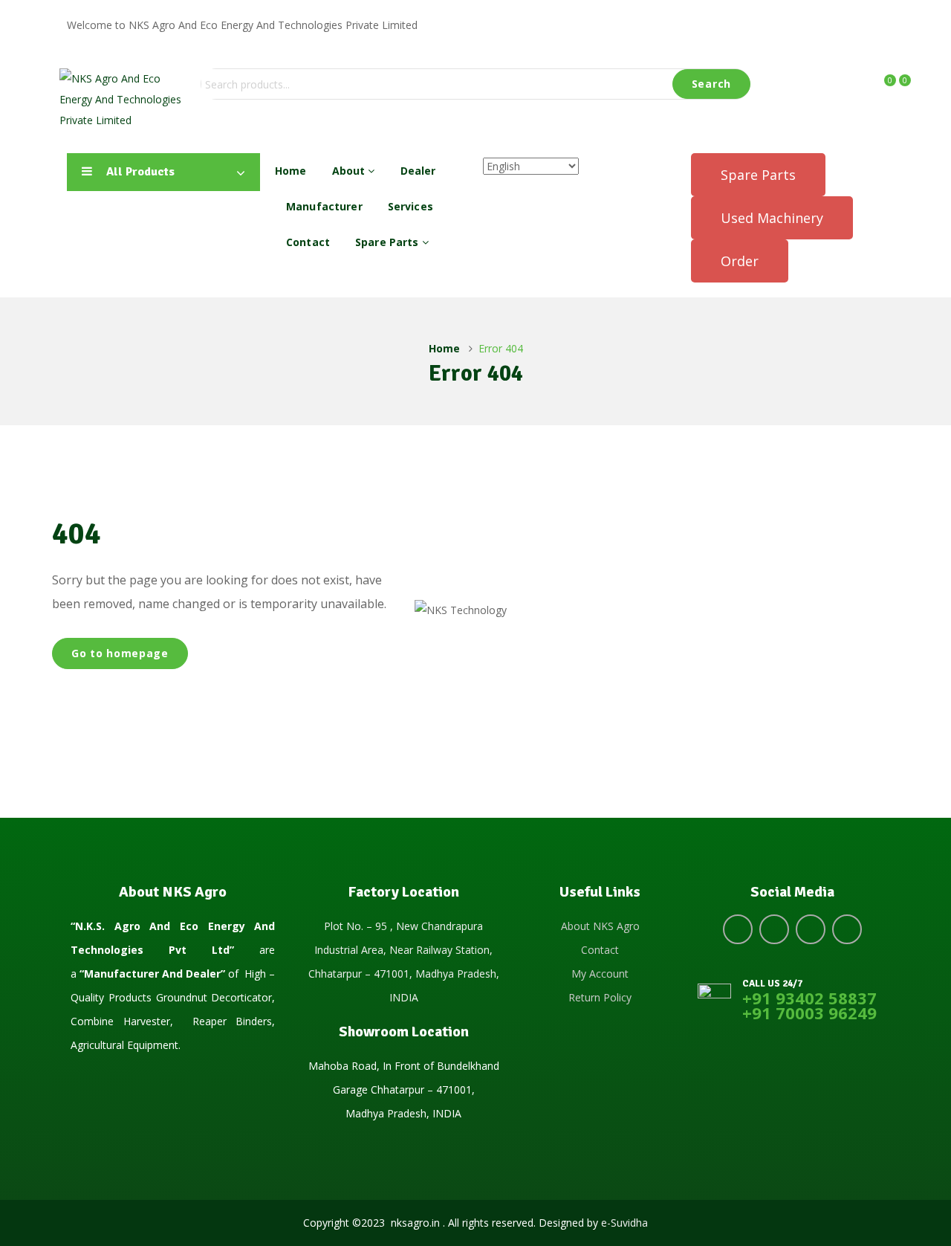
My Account (600, 973)
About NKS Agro (600, 926)
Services (410, 206)
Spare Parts (388, 242)
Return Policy (600, 997)
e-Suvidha (624, 1223)
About (350, 171)
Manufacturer (324, 206)
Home (291, 171)
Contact (308, 242)
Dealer (418, 171)
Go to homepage (120, 653)
